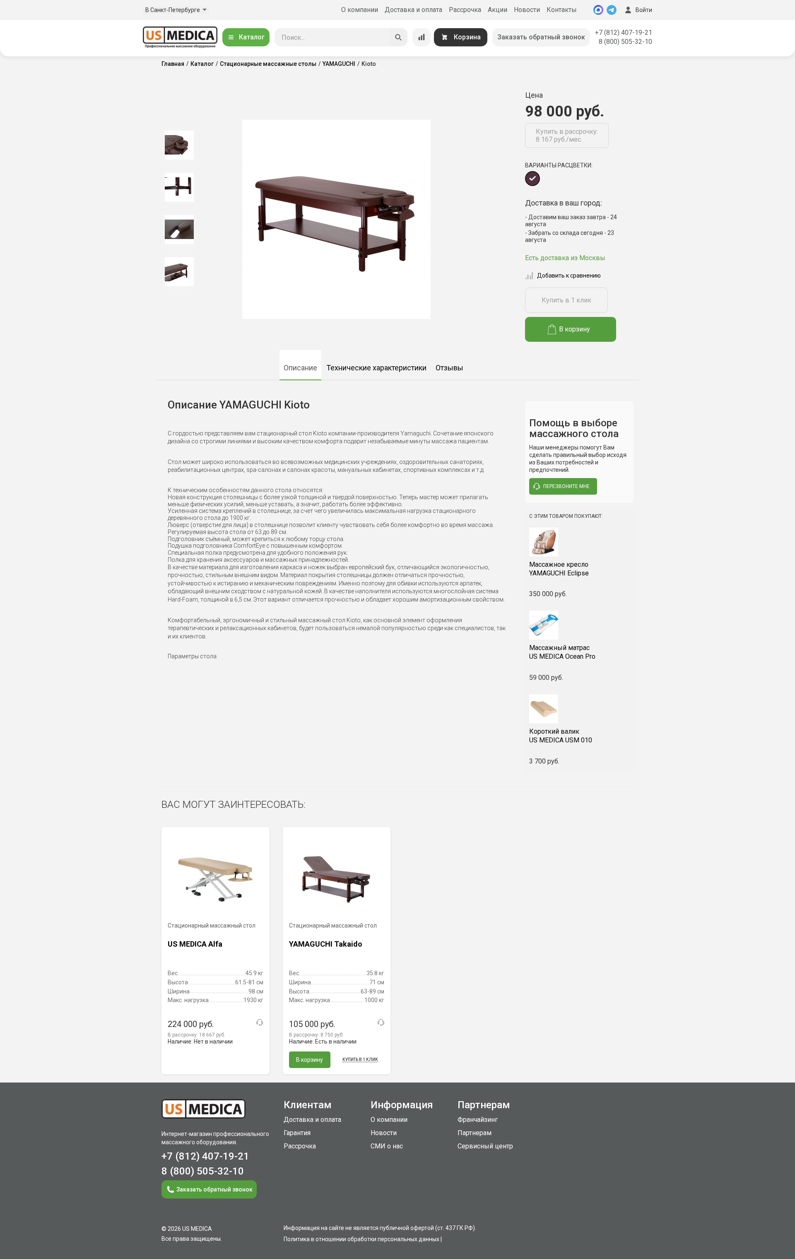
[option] (179, 145)
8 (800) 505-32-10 (625, 42)
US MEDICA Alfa (195, 944)
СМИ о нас (387, 1146)
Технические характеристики (376, 367)
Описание (300, 367)
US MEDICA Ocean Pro (562, 652)
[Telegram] (612, 10)
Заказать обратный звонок (541, 37)
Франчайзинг (478, 1120)
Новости (527, 10)
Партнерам (474, 1133)
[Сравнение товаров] (421, 37)
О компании (359, 10)
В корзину (574, 329)
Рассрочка (465, 10)
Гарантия (297, 1133)
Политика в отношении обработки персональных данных (361, 1239)
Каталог (252, 37)
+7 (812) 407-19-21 (623, 32)
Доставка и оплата (413, 10)
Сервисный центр (485, 1146)
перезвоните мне (566, 486)
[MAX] (598, 10)
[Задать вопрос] (259, 1022)
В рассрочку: (196, 1035)
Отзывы (449, 367)
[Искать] (398, 37)
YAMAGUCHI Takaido (325, 944)
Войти (644, 10)
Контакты (562, 10)
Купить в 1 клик (566, 300)
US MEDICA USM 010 (560, 735)
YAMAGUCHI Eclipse (559, 569)
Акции (497, 10)
